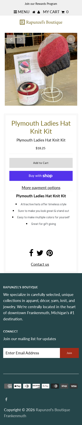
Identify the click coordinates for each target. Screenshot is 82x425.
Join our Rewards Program (41, 3)
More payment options (41, 187)
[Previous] (11, 39)
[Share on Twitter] (39, 254)
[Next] (21, 39)
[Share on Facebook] (31, 254)
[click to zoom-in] (70, 39)
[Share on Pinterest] (49, 254)
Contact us (40, 264)
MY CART (55, 11)
